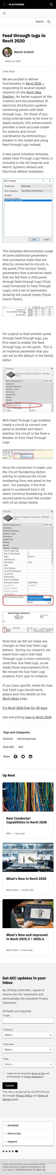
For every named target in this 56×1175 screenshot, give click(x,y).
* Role (5, 1058)
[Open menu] (4, 13)
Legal (9, 1169)
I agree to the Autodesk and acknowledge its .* (28, 1077)
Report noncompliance (31, 1167)
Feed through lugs (26, 738)
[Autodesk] (17, 4)
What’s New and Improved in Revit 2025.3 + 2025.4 (27, 937)
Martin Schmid (24, 52)
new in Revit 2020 (38, 717)
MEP (21, 746)
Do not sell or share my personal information (30, 1164)
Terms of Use (38, 1073)
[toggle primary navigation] (6, 4)
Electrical (8, 738)
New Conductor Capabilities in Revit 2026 (26, 820)
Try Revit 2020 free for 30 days (24, 708)
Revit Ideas (10, 698)
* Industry (7, 1029)
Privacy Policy (24, 1095)
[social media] (10, 1151)
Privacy (5, 1164)
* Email (6, 1015)
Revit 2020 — (35, 83)
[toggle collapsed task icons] (45, 4)
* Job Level (8, 1044)
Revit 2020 (8, 746)
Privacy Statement (33, 1076)
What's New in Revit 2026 (26, 879)
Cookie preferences (10, 1167)
